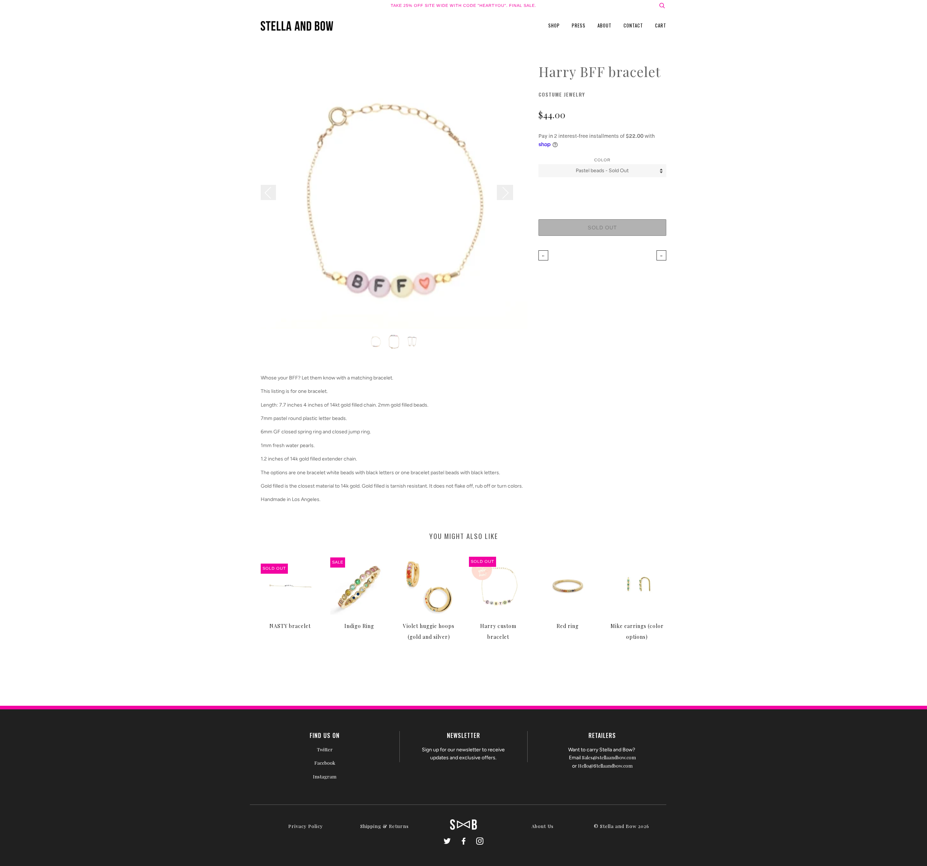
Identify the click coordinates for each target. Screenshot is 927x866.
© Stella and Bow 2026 (621, 826)
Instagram (324, 776)
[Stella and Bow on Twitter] (447, 842)
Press (579, 25)
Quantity (602, 190)
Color (602, 160)
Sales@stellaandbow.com (609, 757)
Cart (660, 25)
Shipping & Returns (384, 826)
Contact (633, 25)
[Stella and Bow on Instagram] (480, 842)
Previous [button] (272, 192)
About (604, 25)
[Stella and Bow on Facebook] (463, 842)
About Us (543, 826)
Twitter (325, 749)
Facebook (324, 763)
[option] (394, 195)
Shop (554, 25)
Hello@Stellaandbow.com (605, 766)
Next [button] (505, 192)
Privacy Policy (305, 826)
